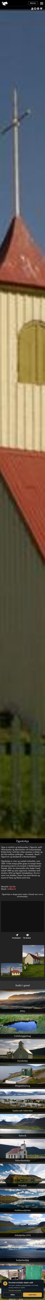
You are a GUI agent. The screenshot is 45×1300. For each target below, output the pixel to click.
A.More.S (11, 889)
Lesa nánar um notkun (15, 1290)
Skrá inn (33, 3)
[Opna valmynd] (41, 3)
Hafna (13, 1295)
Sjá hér (12, 886)
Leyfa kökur (32, 1295)
